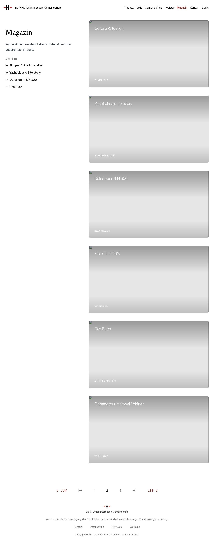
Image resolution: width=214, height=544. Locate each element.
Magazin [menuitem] (182, 7)
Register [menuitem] (169, 7)
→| (134, 490)
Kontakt (78, 526)
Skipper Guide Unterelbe (25, 65)
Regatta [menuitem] (129, 7)
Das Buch (15, 87)
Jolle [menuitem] (139, 7)
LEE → (153, 490)
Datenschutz (97, 526)
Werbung (135, 526)
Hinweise (117, 526)
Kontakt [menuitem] (194, 7)
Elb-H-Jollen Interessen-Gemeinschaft (38, 7)
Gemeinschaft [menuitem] (153, 7)
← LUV (61, 490)
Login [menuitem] (205, 7)
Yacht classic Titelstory (25, 72)
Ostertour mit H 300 (23, 79)
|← (80, 490)
